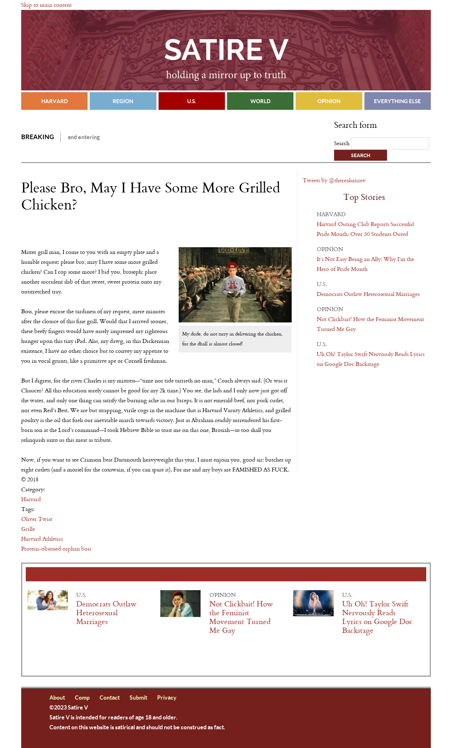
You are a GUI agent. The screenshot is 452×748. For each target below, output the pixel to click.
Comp (82, 697)
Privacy (167, 697)
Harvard (54, 101)
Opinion (328, 101)
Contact (110, 697)
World (260, 101)
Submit (138, 697)
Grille (28, 529)
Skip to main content (46, 4)
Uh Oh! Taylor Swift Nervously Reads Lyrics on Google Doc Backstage (377, 617)
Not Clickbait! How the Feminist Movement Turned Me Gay (241, 617)
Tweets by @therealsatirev (334, 180)
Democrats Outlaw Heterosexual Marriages (368, 294)
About (57, 697)
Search (342, 143)
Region (123, 101)
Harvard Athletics (42, 538)
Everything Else (397, 101)
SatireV (226, 50)
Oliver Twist (36, 519)
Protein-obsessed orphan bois (56, 548)
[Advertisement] (103, 233)
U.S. (191, 101)
